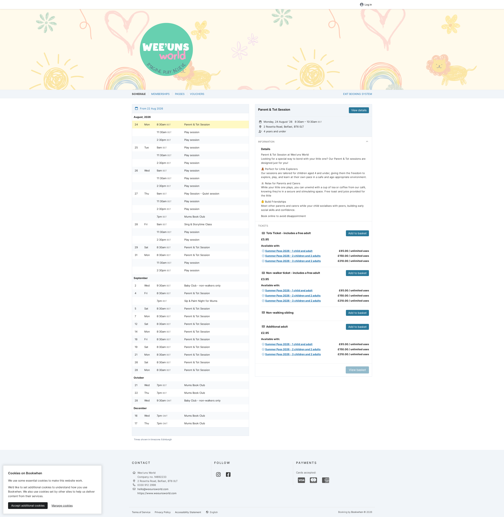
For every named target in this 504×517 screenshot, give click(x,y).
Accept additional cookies (27, 505)
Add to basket (357, 233)
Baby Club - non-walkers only (202, 285)
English (213, 512)
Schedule (139, 93)
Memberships (160, 93)
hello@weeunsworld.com (152, 489)
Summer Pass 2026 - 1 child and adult (288, 250)
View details (359, 110)
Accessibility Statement (188, 512)
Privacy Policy (163, 512)
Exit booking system (357, 93)
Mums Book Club (194, 216)
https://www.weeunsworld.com (156, 493)
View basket (357, 370)
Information (266, 141)
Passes (179, 93)
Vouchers (197, 93)
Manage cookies (62, 505)
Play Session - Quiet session (201, 193)
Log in (368, 4)
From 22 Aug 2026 (151, 108)
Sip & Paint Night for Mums (200, 300)
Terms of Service (141, 512)
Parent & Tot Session (197, 124)
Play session (191, 132)
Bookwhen (357, 512)
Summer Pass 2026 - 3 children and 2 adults (293, 260)
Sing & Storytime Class (198, 224)
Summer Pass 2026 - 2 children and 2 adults (293, 255)
